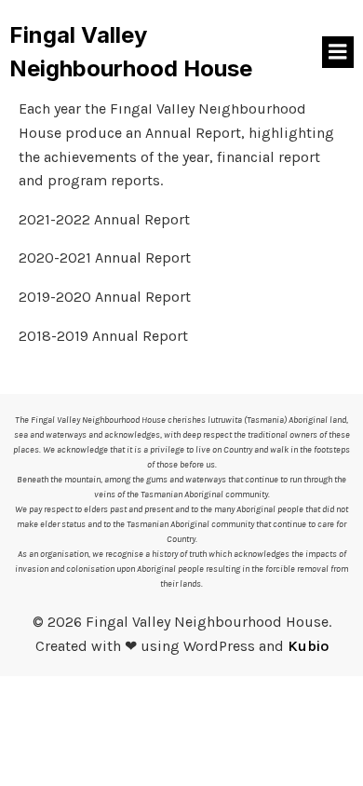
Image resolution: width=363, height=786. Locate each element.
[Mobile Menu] (338, 52)
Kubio (308, 646)
